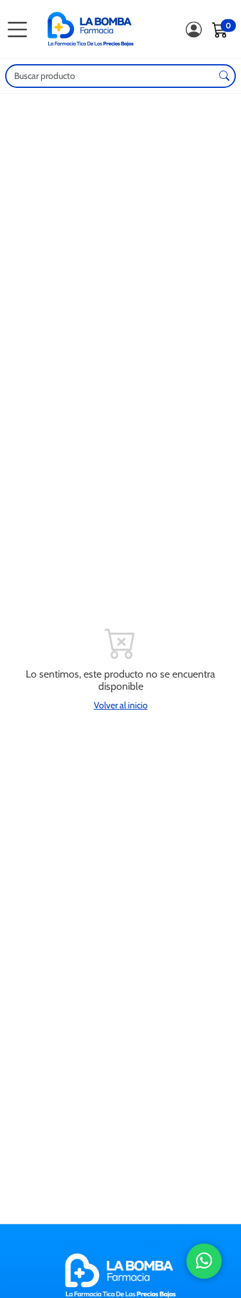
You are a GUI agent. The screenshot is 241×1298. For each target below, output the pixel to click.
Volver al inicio (121, 705)
